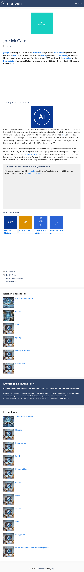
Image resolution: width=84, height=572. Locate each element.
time (43, 55)
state (11, 61)
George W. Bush (30, 154)
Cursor (18, 482)
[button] (70, 3)
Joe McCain (32, 171)
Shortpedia (14, 3)
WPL (17, 521)
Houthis (18, 430)
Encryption (20, 534)
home (6, 61)
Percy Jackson (21, 443)
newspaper (59, 52)
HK (52, 569)
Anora (18, 324)
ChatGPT (19, 311)
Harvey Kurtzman (22, 350)
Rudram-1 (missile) (14, 278)
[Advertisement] (41, 83)
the (14, 55)
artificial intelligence (35, 173)
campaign (66, 58)
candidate (62, 55)
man (64, 135)
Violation (19, 508)
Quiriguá (19, 337)
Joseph (6, 52)
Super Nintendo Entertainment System (32, 547)
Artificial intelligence (24, 298)
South (17, 456)
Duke (17, 495)
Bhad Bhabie (20, 363)
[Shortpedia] (3, 3)
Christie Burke (12, 281)
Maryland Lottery (22, 469)
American (37, 52)
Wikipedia (10, 271)
